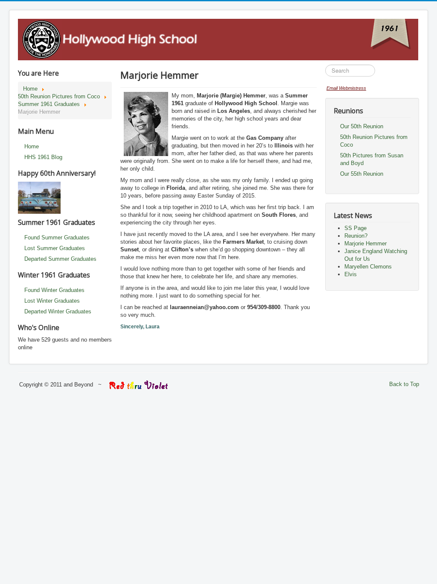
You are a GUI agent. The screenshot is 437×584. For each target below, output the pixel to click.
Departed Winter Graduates (57, 311)
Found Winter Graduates (54, 290)
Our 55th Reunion (361, 174)
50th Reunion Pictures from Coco (374, 141)
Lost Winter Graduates (52, 301)
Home (31, 146)
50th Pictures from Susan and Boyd (371, 159)
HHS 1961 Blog (43, 157)
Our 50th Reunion (361, 126)
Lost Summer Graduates (54, 248)
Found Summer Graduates (57, 237)
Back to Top (404, 384)
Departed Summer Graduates (60, 259)
